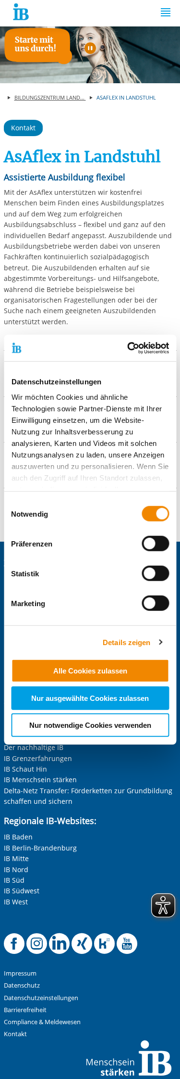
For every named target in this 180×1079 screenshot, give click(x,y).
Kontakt (23, 127)
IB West (16, 901)
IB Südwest (21, 890)
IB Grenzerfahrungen (38, 758)
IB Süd (14, 880)
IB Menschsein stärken (40, 779)
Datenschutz (22, 985)
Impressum (20, 973)
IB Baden (18, 836)
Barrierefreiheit (25, 1010)
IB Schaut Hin (25, 769)
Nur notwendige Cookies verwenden (90, 725)
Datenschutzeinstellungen (41, 998)
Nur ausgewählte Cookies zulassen (90, 698)
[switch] (155, 543)
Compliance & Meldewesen (42, 1022)
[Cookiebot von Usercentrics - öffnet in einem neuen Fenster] (128, 348)
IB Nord (16, 869)
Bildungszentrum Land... (50, 97)
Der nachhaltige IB (33, 747)
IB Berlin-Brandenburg (40, 847)
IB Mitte (16, 858)
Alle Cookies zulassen (90, 671)
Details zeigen (126, 642)
